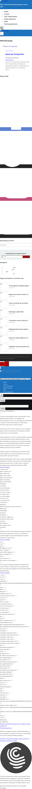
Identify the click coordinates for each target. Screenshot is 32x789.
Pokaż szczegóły (5, 467)
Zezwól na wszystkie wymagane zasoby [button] (11, 739)
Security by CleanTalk (8, 358)
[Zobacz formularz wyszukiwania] (1, 28)
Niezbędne (3, 459)
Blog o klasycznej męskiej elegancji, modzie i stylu (15, 379)
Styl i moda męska (10, 16)
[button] (16, 758)
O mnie (6, 14)
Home (6, 11)
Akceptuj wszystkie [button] (5, 724)
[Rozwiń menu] (2, 33)
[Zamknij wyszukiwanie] (1, 395)
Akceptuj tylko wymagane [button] (18, 724)
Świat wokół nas (10, 19)
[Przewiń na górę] (2, 364)
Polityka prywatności (6, 728)
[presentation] (17, 46)
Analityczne (3, 531)
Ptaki (6, 21)
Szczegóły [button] (3, 788)
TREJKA (21, 356)
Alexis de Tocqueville (14, 54)
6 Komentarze (9, 60)
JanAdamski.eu (8, 356)
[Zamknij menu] (0, 367)
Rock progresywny (10, 24)
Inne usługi (3, 564)
